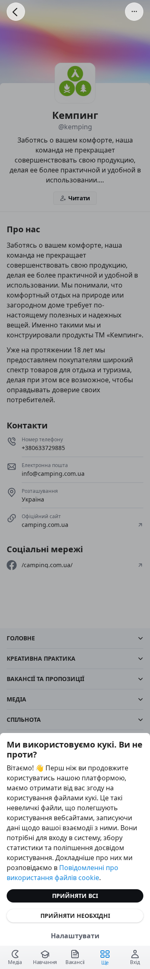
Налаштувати (75, 935)
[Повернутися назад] (16, 11)
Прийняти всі (75, 896)
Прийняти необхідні (75, 916)
